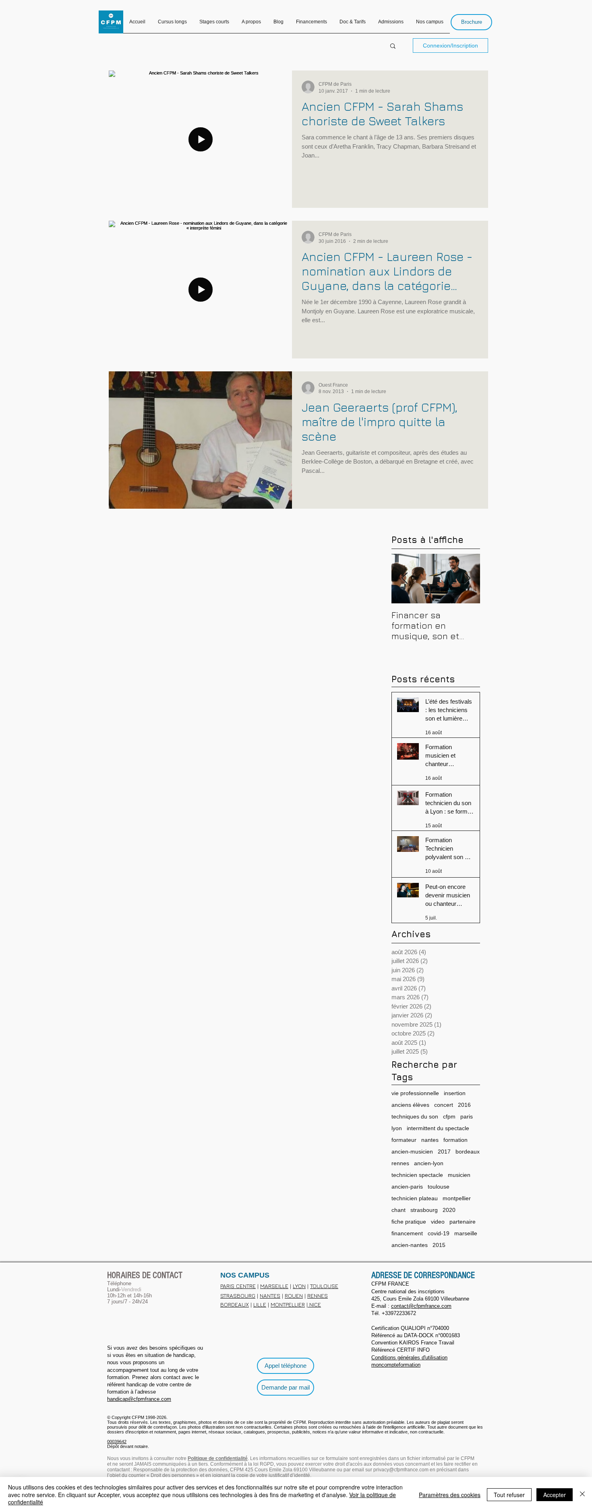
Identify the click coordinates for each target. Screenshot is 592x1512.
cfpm (449, 1116)
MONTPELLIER (288, 1304)
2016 (464, 1105)
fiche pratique (408, 1221)
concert (443, 1105)
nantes (430, 1140)
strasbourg (424, 1210)
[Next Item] (467, 578)
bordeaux (467, 1151)
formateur (403, 1140)
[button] (393, 46)
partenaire (462, 1221)
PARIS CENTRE (238, 1285)
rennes (400, 1163)
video (438, 1221)
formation (455, 1140)
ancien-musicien (412, 1151)
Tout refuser (509, 1495)
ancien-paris (407, 1186)
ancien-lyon (428, 1163)
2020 (449, 1210)
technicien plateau (414, 1198)
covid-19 (438, 1233)
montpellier (457, 1198)
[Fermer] (582, 1494)
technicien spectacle (417, 1175)
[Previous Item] (404, 578)
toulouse (438, 1186)
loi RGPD (263, 1464)
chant (398, 1210)
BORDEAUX (234, 1304)
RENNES (317, 1295)
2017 (444, 1151)
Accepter (554, 1495)
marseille (465, 1233)
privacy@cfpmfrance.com (400, 1470)
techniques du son (414, 1116)
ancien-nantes (409, 1245)
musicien (459, 1175)
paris (466, 1116)
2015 (439, 1245)
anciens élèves (410, 1105)
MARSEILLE (274, 1285)
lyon (396, 1128)
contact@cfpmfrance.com (421, 1306)
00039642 (116, 1441)
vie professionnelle (415, 1093)
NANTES (270, 1295)
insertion (455, 1093)
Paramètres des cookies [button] (449, 1495)
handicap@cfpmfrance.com (139, 1399)
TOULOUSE (324, 1285)
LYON (299, 1285)
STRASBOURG (237, 1295)
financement (407, 1233)
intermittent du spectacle (438, 1128)
